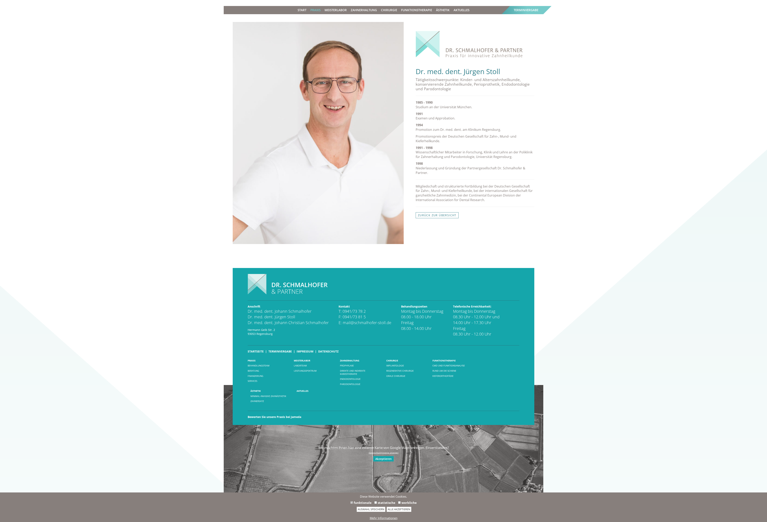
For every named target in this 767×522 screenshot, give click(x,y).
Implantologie (395, 365)
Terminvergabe (526, 10)
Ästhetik (443, 10)
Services (252, 380)
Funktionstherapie (416, 10)
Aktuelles (461, 10)
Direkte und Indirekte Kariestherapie (352, 372)
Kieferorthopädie (442, 375)
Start (302, 10)
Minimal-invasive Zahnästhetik (268, 396)
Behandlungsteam (258, 365)
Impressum (305, 351)
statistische (386, 503)
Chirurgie (389, 10)
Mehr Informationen (383, 518)
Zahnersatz (257, 401)
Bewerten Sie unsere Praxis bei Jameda (274, 417)
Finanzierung (255, 375)
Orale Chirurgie (395, 375)
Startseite (256, 351)
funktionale (362, 503)
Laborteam (300, 365)
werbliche (409, 503)
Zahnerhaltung (364, 10)
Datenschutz (328, 351)
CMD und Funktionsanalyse (448, 365)
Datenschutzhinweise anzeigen (383, 452)
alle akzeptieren (399, 509)
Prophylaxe (347, 365)
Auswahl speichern (371, 509)
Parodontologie (350, 384)
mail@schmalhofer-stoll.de (367, 322)
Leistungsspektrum (305, 370)
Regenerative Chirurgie (400, 370)
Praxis (315, 10)
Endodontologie (350, 378)
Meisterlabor (336, 10)
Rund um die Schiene (444, 370)
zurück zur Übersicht (437, 215)
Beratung (253, 370)
